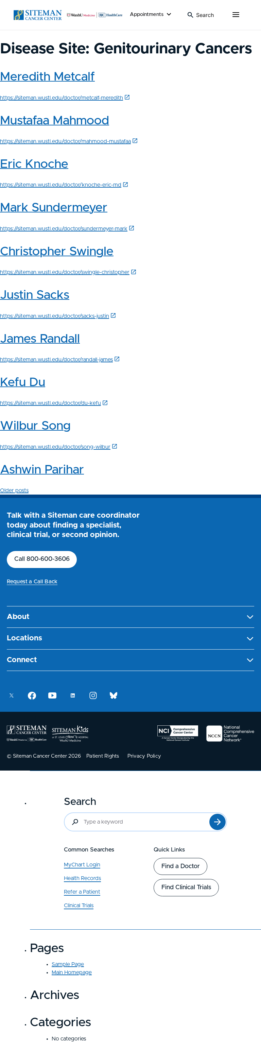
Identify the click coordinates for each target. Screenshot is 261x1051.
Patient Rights (102, 756)
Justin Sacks (34, 295)
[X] (11, 695)
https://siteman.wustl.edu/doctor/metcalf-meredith (61, 98)
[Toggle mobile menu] (235, 15)
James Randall (40, 339)
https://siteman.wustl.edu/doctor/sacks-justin (54, 316)
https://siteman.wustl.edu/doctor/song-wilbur (55, 447)
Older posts (14, 490)
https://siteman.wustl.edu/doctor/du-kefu (50, 403)
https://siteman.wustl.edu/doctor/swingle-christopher (64, 272)
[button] (130, 617)
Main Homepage (72, 972)
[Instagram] (93, 695)
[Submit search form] (217, 822)
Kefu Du (22, 382)
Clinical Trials (78, 905)
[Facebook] (32, 695)
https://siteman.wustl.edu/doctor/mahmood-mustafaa (65, 141)
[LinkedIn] (73, 695)
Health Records (82, 878)
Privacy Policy (144, 756)
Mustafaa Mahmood (54, 121)
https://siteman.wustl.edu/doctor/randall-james (56, 359)
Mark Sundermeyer (53, 208)
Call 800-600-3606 (42, 559)
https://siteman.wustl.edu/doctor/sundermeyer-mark (63, 228)
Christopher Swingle (57, 251)
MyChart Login (82, 864)
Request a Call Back (32, 581)
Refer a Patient (82, 892)
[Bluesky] (113, 695)
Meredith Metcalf (47, 77)
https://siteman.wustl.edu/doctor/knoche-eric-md (60, 185)
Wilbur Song (35, 426)
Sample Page (68, 964)
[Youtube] (52, 695)
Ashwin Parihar (42, 470)
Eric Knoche (34, 164)
